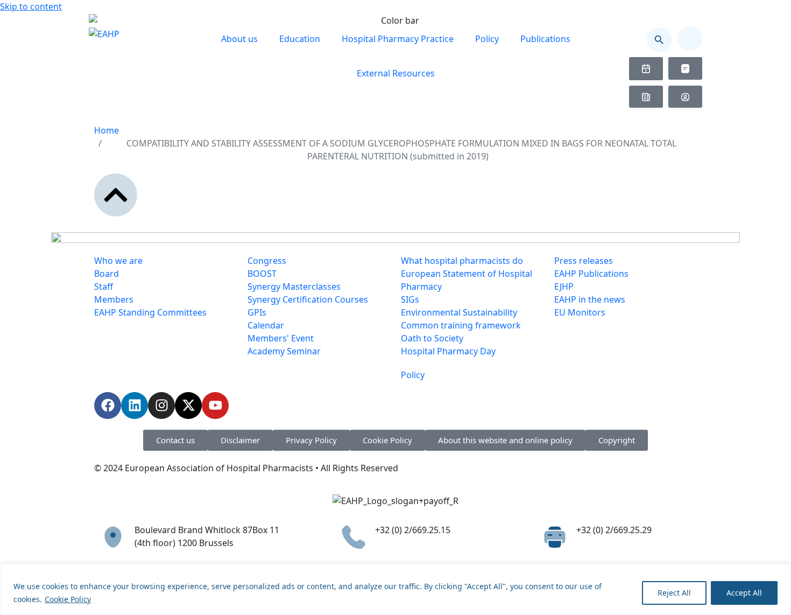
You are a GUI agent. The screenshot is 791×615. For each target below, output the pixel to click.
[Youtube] (215, 405)
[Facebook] (107, 405)
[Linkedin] (134, 405)
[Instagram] (161, 405)
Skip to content (31, 6)
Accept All (744, 593)
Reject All (674, 593)
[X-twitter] (188, 405)
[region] (395, 589)
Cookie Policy (68, 599)
